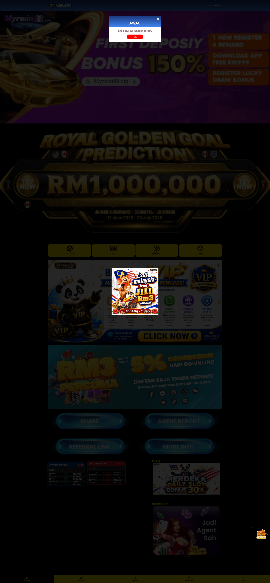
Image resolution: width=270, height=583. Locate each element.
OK (135, 36)
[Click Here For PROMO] (261, 533)
